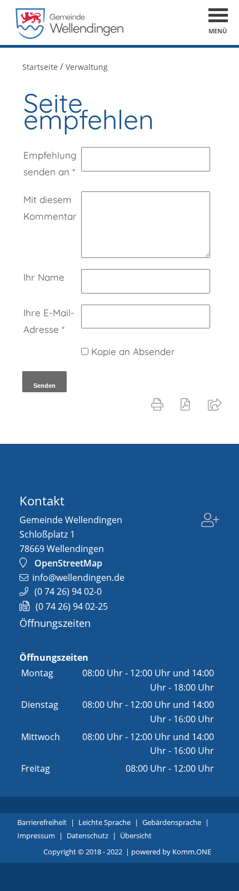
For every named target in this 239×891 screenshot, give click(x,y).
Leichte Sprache (104, 822)
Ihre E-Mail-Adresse (48, 321)
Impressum (36, 836)
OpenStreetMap (68, 563)
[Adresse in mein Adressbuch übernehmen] (210, 527)
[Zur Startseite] (70, 36)
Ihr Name (43, 277)
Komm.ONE (191, 852)
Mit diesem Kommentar (50, 208)
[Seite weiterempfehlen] (217, 404)
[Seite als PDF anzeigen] (188, 404)
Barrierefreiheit (42, 822)
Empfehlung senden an (50, 163)
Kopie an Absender (133, 351)
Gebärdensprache (171, 822)
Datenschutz (87, 836)
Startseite (40, 67)
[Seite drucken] (159, 404)
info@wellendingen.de (78, 577)
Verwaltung (87, 67)
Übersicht (136, 836)
